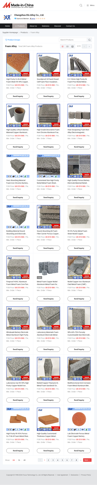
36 (19, 460)
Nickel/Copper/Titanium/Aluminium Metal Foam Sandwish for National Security (51, 385)
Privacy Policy (86, 475)
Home (7, 26)
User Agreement (62, 475)
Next (86, 460)
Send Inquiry (18, 96)
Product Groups (13, 40)
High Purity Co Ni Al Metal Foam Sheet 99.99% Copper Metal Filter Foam (17, 82)
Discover (57, 26)
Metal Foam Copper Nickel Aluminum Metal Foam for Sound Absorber (47, 284)
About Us (33, 26)
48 (24, 460)
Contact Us (70, 26)
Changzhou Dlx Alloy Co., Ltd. (29, 15)
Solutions (45, 26)
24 (14, 460)
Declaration (75, 475)
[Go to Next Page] (89, 46)
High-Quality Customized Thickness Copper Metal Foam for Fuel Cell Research (48, 436)
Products (21, 26)
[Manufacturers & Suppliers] (18, 5)
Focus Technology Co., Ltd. (32, 475)
